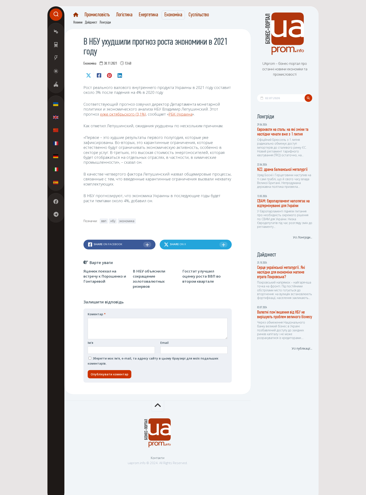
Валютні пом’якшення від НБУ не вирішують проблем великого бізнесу (284, 314)
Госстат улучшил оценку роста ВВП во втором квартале (201, 276)
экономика (126, 221)
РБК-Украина (180, 114)
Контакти (157, 458)
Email (164, 343)
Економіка (173, 15)
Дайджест (91, 23)
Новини (77, 23)
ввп (103, 221)
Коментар (97, 314)
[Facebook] (56, 201)
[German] (56, 156)
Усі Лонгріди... (302, 237)
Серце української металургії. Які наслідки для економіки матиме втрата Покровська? (281, 272)
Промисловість (97, 15)
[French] (56, 143)
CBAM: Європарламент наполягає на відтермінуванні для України (283, 203)
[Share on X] (88, 75)
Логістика (124, 15)
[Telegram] (56, 214)
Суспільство (199, 15)
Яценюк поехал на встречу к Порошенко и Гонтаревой (104, 276)
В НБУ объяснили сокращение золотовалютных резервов (149, 279)
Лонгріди (105, 23)
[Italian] (56, 169)
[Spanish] (56, 182)
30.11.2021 (110, 64)
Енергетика (148, 15)
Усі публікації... (302, 348)
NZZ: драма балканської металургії (282, 169)
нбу (112, 221)
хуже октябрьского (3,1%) (123, 114)
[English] (56, 117)
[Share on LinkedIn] (119, 75)
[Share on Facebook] (99, 75)
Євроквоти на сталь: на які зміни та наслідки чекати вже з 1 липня (282, 132)
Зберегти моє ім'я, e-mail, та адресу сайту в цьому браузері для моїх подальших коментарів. (153, 360)
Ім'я (90, 343)
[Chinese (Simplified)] (56, 130)
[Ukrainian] (56, 104)
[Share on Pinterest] (109, 75)
